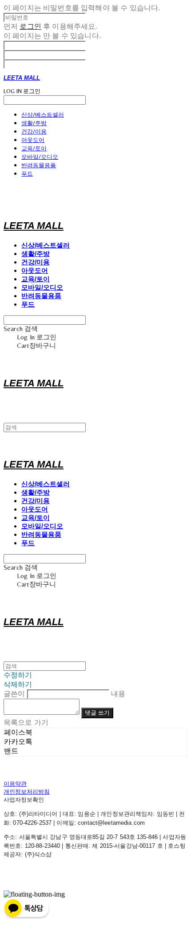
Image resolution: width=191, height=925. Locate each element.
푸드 (27, 173)
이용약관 (15, 783)
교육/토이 (34, 148)
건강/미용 (34, 131)
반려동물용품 (38, 165)
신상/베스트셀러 (42, 114)
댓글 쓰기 (97, 712)
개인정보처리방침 (27, 791)
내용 (118, 693)
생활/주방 (34, 123)
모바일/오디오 (39, 157)
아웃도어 (32, 140)
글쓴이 (14, 693)
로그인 (30, 26)
